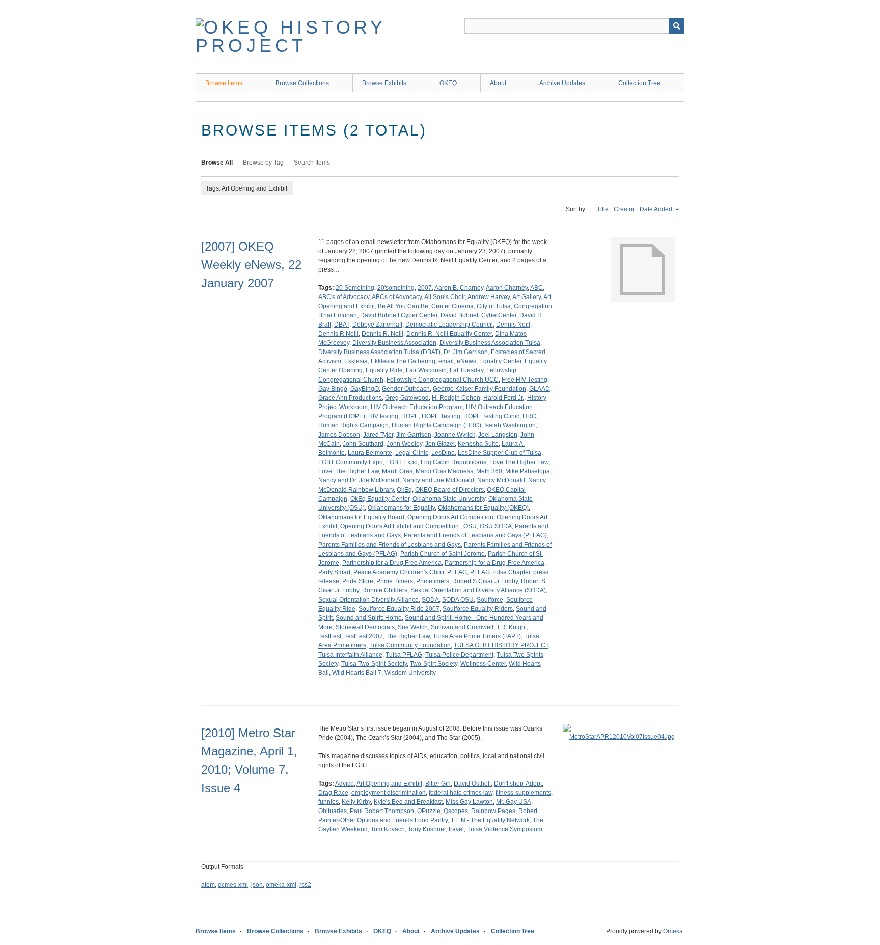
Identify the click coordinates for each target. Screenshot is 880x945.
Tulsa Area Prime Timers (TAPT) (477, 636)
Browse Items (223, 83)
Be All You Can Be (403, 306)
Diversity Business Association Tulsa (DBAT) (379, 352)
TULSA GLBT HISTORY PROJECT (501, 645)
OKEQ (448, 83)
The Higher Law (408, 636)
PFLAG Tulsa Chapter (500, 572)
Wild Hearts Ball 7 (356, 673)
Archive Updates (562, 83)
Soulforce (490, 599)
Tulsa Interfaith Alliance (350, 654)
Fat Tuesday (466, 370)
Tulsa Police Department (459, 654)
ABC (536, 287)
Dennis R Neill (338, 333)
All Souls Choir (444, 297)
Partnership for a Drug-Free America (494, 562)
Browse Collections (302, 83)
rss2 (305, 884)
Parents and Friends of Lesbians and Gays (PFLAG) (475, 535)
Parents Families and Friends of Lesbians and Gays (389, 544)
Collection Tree (639, 83)
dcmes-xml (233, 884)
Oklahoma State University (449, 498)
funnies (328, 801)
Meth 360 (489, 471)
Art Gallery (526, 297)
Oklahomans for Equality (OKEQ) (483, 507)
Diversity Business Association (394, 342)
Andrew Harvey (489, 297)
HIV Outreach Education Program (417, 407)
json (257, 884)
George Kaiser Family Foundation (479, 388)
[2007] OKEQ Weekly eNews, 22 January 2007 (251, 264)
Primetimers (432, 581)
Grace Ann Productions (350, 397)
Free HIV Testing (524, 379)
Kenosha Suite (478, 443)
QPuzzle (429, 811)
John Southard (363, 443)
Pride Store (357, 581)
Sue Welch (413, 627)
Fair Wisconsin (426, 370)
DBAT (341, 324)
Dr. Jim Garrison (466, 352)
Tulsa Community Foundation (410, 645)
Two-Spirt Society (433, 663)
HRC (529, 416)
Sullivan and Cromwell (462, 627)
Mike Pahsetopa (527, 471)
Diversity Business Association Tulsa (489, 342)
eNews (466, 361)
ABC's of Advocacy (343, 297)
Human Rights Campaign (353, 425)
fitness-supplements (523, 792)
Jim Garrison (413, 434)
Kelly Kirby (356, 801)
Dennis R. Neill (382, 333)
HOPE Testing (441, 416)
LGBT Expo (402, 462)
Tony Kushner (427, 829)
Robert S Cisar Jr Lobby (485, 581)
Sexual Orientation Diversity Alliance (368, 599)
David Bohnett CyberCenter (478, 315)
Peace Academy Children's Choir (398, 572)
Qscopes (456, 811)
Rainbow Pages (493, 811)
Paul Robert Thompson (382, 811)
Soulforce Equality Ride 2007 (399, 608)
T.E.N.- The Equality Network (490, 820)
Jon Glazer (440, 443)
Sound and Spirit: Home (369, 618)
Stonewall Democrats (365, 627)
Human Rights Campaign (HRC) (436, 425)
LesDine (443, 452)
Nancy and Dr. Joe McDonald (358, 480)
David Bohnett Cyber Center (398, 315)
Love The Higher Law (518, 462)
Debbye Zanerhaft (377, 324)
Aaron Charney (507, 287)
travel (456, 829)
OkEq (404, 489)
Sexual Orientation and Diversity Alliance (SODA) (478, 590)
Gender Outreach (406, 388)
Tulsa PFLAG (404, 654)
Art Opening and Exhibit (389, 783)
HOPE (410, 416)
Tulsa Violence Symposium (504, 829)
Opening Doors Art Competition (450, 517)
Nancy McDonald (501, 480)
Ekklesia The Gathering (403, 361)
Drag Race (333, 792)
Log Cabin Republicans (453, 462)
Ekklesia (356, 361)
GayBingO (364, 388)
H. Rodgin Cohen (456, 397)
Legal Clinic (411, 452)
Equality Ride (384, 370)
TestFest (329, 636)
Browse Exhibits (384, 83)
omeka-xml (281, 884)
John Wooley (404, 443)
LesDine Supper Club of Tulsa (499, 452)
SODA (430, 599)
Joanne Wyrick (454, 434)
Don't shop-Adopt (518, 783)
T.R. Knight (512, 627)
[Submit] (676, 26)
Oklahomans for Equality (401, 507)
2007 (425, 287)
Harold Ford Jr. (503, 397)
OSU (470, 526)
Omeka (673, 931)
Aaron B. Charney (458, 287)
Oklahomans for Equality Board (361, 517)
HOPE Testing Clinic (491, 416)
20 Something (355, 287)
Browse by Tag (263, 162)
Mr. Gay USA (513, 801)
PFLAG (457, 572)
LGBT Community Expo (350, 462)
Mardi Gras (397, 471)
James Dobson (339, 434)
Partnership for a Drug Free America (392, 562)
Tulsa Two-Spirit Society (374, 663)
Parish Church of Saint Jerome (442, 553)
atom (208, 884)
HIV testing (383, 416)
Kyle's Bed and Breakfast (408, 801)
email (446, 361)
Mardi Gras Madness (444, 471)
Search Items (312, 162)
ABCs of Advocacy (397, 297)
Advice (344, 783)
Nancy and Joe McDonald (438, 480)
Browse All (217, 162)
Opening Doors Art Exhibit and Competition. (400, 526)
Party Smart (334, 572)
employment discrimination (388, 792)
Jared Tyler (378, 434)
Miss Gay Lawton (469, 801)
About (498, 83)
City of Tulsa (494, 306)
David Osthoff (472, 783)
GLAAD (539, 388)
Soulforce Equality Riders (478, 608)
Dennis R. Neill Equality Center (449, 333)
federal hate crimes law (460, 792)
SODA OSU (458, 599)
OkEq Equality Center (379, 498)
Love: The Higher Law (348, 471)
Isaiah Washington (510, 425)
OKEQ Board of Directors (449, 489)
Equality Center (500, 361)
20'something (396, 287)
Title (603, 209)
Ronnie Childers (384, 590)
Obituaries (332, 811)
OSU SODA (496, 526)
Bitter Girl (438, 783)
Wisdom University (410, 673)
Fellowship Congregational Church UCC (443, 379)
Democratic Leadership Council (449, 324)
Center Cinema (452, 306)
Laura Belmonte (370, 452)
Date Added (657, 209)
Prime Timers (394, 581)
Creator (624, 209)
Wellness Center (483, 663)
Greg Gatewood (407, 397)
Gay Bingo (332, 388)
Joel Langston (497, 434)
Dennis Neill (513, 324)
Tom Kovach (388, 829)
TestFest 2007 (363, 636)
